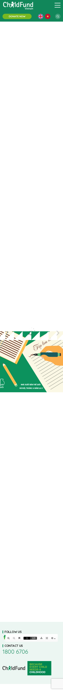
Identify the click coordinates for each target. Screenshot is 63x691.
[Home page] (26, 5)
